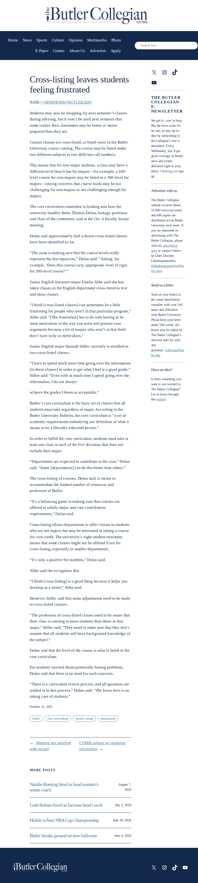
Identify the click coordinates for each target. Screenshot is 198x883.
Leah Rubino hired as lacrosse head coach (66, 805)
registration (108, 718)
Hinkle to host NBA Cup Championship (64, 820)
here (171, 171)
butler (36, 718)
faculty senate (84, 718)
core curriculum (57, 718)
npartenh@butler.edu (68, 102)
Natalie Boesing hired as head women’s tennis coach (64, 787)
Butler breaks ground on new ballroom (63, 835)
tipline (161, 399)
